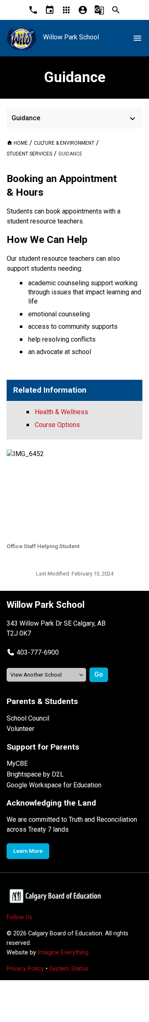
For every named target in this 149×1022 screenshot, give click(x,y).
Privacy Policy (25, 968)
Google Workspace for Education (54, 785)
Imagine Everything (63, 952)
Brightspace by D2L (35, 774)
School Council (28, 718)
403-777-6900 (38, 652)
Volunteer (20, 729)
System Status (69, 968)
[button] (33, 652)
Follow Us (19, 917)
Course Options (57, 425)
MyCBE (17, 763)
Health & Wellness (61, 412)
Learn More (28, 850)
